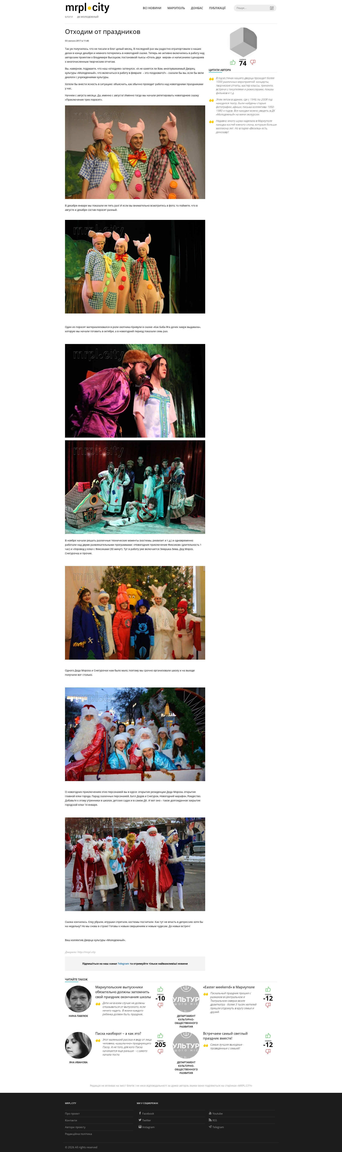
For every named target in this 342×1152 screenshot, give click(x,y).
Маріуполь (176, 8)
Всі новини (152, 8)
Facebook (148, 1113)
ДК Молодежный (88, 16)
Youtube (218, 1113)
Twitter (146, 1120)
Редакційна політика (78, 1134)
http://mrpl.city (86, 952)
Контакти (71, 1120)
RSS (215, 1120)
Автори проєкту (75, 1127)
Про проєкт (72, 1113)
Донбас (197, 8)
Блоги (69, 16)
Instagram (148, 1127)
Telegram (123, 963)
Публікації (217, 8)
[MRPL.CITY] (87, 8)
